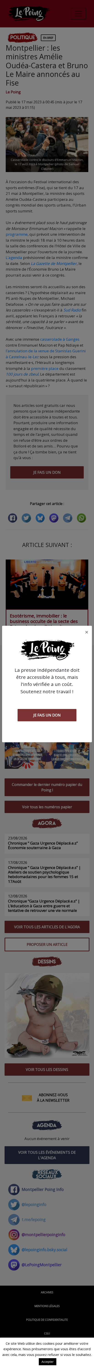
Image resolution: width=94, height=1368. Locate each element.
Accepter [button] (48, 1362)
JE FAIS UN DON (47, 715)
